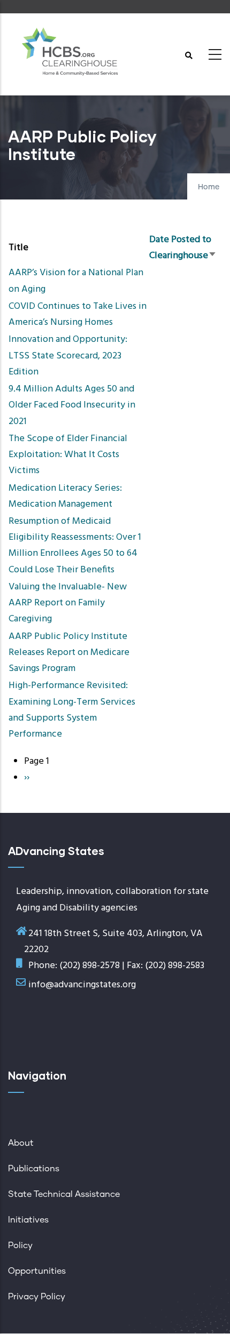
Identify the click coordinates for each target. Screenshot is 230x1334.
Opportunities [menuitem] (37, 1271)
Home (208, 187)
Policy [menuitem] (20, 1245)
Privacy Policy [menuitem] (36, 1296)
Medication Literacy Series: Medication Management (65, 496)
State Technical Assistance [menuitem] (64, 1194)
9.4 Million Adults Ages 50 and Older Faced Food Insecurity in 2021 (72, 405)
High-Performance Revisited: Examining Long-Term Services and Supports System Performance (72, 710)
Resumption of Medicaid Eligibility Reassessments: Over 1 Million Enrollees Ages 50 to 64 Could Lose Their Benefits (75, 546)
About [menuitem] (21, 1143)
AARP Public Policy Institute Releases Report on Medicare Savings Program (69, 652)
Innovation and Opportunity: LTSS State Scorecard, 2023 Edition (68, 355)
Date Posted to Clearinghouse (183, 247)
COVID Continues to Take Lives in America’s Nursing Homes (78, 314)
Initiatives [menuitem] (28, 1220)
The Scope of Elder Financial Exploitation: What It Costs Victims (68, 454)
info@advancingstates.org (82, 985)
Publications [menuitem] (33, 1168)
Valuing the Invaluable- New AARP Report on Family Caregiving (68, 603)
